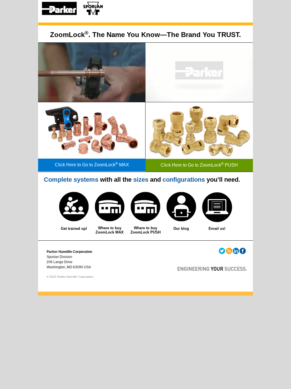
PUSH (229, 165)
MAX (122, 164)
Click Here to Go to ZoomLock (85, 164)
